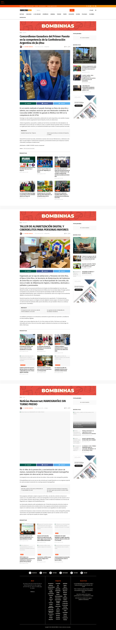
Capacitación (51, 593)
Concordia (28, 14)
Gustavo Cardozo (29, 46)
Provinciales (65, 605)
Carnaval (52, 14)
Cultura (78, 14)
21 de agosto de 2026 (59, 372)
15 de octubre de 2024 (39, 46)
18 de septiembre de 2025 (87, 435)
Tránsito (65, 616)
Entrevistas (23, 17)
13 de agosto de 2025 (86, 82)
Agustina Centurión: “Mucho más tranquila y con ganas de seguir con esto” (89, 265)
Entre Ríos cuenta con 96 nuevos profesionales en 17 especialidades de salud (26, 537)
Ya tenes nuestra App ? (30, 6)
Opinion (65, 594)
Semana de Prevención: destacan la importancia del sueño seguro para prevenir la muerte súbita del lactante (57, 490)
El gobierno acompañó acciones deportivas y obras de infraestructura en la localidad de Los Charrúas (84, 58)
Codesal (51, 599)
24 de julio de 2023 (86, 72)
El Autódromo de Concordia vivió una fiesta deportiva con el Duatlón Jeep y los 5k (44, 195)
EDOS (58, 587)
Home (21, 32)
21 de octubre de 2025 (87, 91)
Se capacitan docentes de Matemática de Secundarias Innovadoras (44, 348)
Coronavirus (51, 614)
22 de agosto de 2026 (42, 372)
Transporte (65, 617)
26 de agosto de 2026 (24, 172)
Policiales (84, 14)
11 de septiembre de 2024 (87, 274)
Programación (22, 6)
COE (51, 601)
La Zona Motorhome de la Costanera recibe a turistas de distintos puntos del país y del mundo (83, 585)
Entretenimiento (58, 596)
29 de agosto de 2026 (24, 540)
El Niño (57, 592)
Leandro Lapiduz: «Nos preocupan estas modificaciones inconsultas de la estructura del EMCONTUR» (89, 78)
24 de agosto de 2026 (59, 199)
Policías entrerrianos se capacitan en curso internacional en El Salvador (89, 432)
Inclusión (58, 619)
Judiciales (65, 583)
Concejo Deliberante (51, 607)
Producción (65, 603)
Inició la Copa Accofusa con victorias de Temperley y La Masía (44, 170)
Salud (24, 397)
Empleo (58, 594)
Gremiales (58, 613)
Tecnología (65, 612)
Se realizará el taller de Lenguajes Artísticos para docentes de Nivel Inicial (61, 369)
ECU (58, 585)
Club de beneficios (42, 6)
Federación (57, 606)
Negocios (65, 590)
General (58, 610)
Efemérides (45, 14)
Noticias (22, 14)
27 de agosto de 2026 (24, 351)
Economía (58, 583)
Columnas (91, 14)
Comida (50, 604)
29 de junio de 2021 (86, 268)
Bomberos (50, 589)
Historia (58, 615)
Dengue (51, 617)
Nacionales (65, 589)
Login (91, 10)
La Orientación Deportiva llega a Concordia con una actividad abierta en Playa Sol (27, 195)
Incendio (58, 617)
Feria (58, 608)
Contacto (36, 6)
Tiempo (65, 14)
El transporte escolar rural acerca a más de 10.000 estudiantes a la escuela (26, 348)
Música (65, 587)
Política (65, 599)
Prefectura (65, 601)
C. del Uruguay (37, 14)
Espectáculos (58, 599)
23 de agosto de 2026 (24, 374)
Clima (51, 597)
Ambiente (51, 585)
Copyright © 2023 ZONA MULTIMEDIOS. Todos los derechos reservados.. (58, 627)
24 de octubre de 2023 (79, 426)
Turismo (59, 14)
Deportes (24, 32)
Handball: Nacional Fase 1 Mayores (28, 133)
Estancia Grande (58, 602)
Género (58, 611)
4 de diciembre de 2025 (87, 260)
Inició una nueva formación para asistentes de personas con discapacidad (44, 369)
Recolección (65, 608)
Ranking (65, 607)
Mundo (65, 585)
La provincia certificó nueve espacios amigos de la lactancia (44, 558)
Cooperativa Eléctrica (51, 612)
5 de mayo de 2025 (86, 441)
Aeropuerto (50, 583)
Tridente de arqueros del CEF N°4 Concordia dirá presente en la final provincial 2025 (89, 258)
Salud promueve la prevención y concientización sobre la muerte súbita (62, 558)
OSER (65, 596)
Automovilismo (51, 587)
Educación (71, 14)
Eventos (58, 604)
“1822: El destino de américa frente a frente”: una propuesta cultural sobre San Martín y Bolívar (83, 590)
